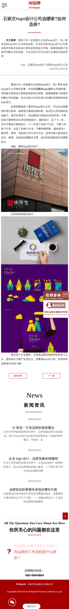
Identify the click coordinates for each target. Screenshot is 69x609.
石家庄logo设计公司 (57, 64)
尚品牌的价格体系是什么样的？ (36, 545)
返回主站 (31, 606)
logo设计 (48, 359)
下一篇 (51, 375)
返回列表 (18, 375)
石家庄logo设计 (36, 64)
